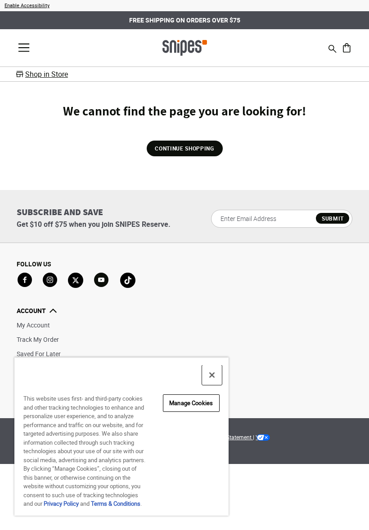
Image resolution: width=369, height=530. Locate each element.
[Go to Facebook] (25, 280)
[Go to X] (75, 280)
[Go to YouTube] (101, 280)
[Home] (184, 47)
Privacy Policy (61, 503)
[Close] (212, 375)
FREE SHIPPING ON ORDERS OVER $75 (184, 20)
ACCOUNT (31, 310)
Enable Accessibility (27, 5)
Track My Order (38, 339)
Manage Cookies (191, 403)
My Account (33, 325)
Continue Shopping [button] (184, 148)
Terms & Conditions (115, 503)
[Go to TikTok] (127, 280)
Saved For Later (39, 353)
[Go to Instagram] (50, 280)
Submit (333, 218)
